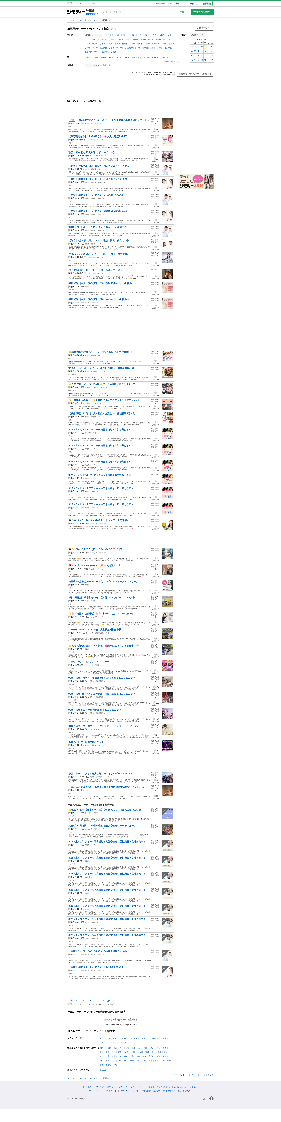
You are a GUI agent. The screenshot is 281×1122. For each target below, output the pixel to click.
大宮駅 (87, 57)
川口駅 (111, 57)
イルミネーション (74, 652)
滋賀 (138, 1056)
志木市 (102, 44)
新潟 (152, 1048)
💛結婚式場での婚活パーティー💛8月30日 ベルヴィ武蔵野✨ (100, 352)
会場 (69, 358)
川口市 (133, 35)
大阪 (119, 1056)
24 (195, 47)
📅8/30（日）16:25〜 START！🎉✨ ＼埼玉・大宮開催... (98, 254)
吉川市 (119, 48)
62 (103, 1001)
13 (192, 60)
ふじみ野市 (128, 48)
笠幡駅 (103, 57)
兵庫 (126, 1056)
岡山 (101, 1061)
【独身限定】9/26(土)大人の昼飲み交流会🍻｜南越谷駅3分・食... (102, 413)
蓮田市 (171, 44)
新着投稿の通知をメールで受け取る (195, 73)
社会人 (70, 185)
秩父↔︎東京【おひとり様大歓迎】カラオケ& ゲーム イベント (100, 773)
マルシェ (103, 1038)
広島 (107, 1061)
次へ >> (110, 1001)
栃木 (153, 1052)
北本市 (139, 44)
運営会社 (194, 1087)
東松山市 (95, 39)
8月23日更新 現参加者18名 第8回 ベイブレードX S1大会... (102, 597)
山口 (113, 1061)
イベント (83, 20)
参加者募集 (72, 374)
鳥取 (158, 1056)
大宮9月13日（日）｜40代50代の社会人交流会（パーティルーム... (103, 825)
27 (205, 47)
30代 (70, 620)
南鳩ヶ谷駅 (94, 371)
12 (212, 56)
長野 (113, 1052)
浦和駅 (127, 57)
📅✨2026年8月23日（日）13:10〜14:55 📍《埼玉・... (97, 549)
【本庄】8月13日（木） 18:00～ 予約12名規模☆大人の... (98, 951)
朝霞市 (95, 44)
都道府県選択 (92, 14)
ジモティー (72, 20)
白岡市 (137, 48)
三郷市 (164, 44)
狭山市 (113, 39)
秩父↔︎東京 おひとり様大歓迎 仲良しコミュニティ (94, 710)
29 (212, 47)
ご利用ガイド (110, 1091)
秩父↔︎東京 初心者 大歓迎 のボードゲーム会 (91, 152)
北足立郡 (168, 48)
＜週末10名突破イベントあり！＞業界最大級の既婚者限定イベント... (112, 120)
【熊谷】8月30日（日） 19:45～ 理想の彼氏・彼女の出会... (99, 240)
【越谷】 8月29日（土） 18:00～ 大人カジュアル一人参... (98, 166)
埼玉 (82, 123)
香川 (126, 1061)
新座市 (117, 44)
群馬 (159, 1052)
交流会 (163, 1038)
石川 (164, 1048)
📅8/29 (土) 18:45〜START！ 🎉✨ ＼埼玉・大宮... (95, 565)
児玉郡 (96, 52)
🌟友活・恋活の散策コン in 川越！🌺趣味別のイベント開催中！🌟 (103, 645)
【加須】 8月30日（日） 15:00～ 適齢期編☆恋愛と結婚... (98, 211)
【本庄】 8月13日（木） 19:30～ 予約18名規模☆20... (96, 967)
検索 (182, 12)
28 (209, 47)
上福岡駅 (164, 57)
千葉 (133, 1052)
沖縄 (115, 1065)
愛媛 (132, 1061)
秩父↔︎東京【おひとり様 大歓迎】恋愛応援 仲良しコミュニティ (101, 678)
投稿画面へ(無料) (202, 12)
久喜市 (132, 44)
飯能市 (163, 35)
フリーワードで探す (129, 1091)
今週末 (70, 732)
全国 (101, 1048)
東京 (119, 1052)
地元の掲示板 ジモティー (164, 3)
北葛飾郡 (88, 52)
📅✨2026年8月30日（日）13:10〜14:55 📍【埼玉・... (97, 270)
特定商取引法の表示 (151, 1091)
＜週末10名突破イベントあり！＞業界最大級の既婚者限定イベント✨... (106, 787)
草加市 (150, 39)
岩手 (121, 1048)
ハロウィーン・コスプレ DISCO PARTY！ (90, 661)
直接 (104, 65)
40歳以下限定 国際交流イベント (86, 742)
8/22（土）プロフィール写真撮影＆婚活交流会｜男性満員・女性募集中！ (107, 841)
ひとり (70, 143)
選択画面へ (104, 1070)
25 (198, 47)
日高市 (111, 48)
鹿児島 (108, 1065)
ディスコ (71, 668)
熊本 (156, 1061)
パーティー (94, 20)
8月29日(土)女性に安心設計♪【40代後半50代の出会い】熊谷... (101, 283)
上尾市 (143, 39)
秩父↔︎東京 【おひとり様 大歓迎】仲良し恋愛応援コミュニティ (101, 694)
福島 (146, 1048)
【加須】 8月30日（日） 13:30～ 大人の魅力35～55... (96, 195)
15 (198, 60)
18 (209, 60)
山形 (140, 1048)
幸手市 (95, 48)
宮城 (127, 1048)
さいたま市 (108, 35)
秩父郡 (145, 48)
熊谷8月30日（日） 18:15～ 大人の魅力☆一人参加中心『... (99, 227)
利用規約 (87, 1087)
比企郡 (152, 48)
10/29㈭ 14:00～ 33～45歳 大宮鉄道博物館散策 (94, 629)
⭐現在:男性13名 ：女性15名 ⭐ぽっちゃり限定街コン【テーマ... (102, 384)
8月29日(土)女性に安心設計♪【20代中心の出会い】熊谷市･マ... (101, 299)
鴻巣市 (128, 39)
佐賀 (150, 1061)
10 (205, 56)
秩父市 (148, 35)
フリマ (102, 1043)
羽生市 (121, 39)
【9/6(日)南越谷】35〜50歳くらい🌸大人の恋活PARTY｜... (99, 136)
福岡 (144, 1061)
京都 (132, 1056)
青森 (115, 1048)
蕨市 (165, 39)
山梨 (107, 1052)
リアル (70, 436)
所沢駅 (119, 57)
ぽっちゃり (72, 390)
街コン (123, 1043)
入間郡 (160, 48)
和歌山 (151, 1056)
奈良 (144, 1056)
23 (192, 47)
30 (192, 51)
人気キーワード (204, 28)
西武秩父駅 (99, 156)
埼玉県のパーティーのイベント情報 (88, 28)
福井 (101, 1052)
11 (209, 56)
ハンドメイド (133, 1038)
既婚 (69, 127)
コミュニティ (72, 684)
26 (202, 47)
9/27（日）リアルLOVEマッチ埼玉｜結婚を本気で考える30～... (101, 429)
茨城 (147, 1052)
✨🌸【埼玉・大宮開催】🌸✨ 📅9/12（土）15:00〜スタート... (102, 613)
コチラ (70, 588)
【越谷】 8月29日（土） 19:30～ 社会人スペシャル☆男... (98, 179)
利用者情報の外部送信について (177, 1091)
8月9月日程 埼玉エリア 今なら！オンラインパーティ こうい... (103, 726)
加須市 (170, 35)
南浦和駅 (155, 57)
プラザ (70, 957)
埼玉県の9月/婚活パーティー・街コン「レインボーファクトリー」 (103, 581)
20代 (70, 260)
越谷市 (158, 39)
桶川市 (124, 44)
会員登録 (207, 3)
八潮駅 (93, 601)
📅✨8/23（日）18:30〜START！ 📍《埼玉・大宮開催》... (99, 520)
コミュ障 (71, 816)
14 (195, 60)
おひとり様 (72, 700)
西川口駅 (94, 745)
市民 (69, 201)
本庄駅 (93, 954)
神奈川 (140, 1052)
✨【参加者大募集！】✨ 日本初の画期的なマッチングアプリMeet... (104, 400)
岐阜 (101, 1056)
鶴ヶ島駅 (135, 57)
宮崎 (101, 1065)
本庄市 (87, 39)
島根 (164, 1056)
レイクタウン (112, 1043)
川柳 (69, 604)
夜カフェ (71, 289)
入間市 (87, 44)
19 (212, 60)
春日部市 (105, 39)
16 (202, 60)
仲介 (110, 65)
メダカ (144, 1038)
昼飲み (70, 420)
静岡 (113, 1056)
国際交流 (71, 748)
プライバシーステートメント (131, 1087)
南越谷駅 (92, 140)
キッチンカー (114, 1038)
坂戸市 (87, 48)
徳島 (119, 1061)
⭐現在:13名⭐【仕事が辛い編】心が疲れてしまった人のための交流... (105, 809)
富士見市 (155, 44)
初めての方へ (181, 3)
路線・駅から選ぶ (172, 62)
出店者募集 (154, 1038)
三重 (107, 1056)
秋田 (134, 1048)
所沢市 (155, 35)
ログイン (194, 3)
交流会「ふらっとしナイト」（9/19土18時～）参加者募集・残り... (103, 368)
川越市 (118, 35)
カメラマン (72, 848)
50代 (70, 636)
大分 (163, 1061)
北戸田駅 (145, 57)
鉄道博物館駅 (99, 633)
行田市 (140, 35)
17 (205, 60)
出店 (124, 1038)
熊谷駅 (93, 230)
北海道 (108, 1048)
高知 (138, 1061)
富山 (158, 1048)
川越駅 (95, 57)
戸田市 (171, 39)
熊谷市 (125, 35)
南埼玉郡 (105, 52)
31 (195, 51)
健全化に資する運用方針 (159, 1087)
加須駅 (93, 198)
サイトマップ (95, 1091)
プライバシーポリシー (105, 1087)
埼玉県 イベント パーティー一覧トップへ (195, 1075)
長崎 (169, 1061)
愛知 (165, 1052)
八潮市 (147, 44)
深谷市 (135, 39)
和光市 (110, 44)
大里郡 (113, 52)
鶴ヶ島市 (103, 48)
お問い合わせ (180, 1087)
